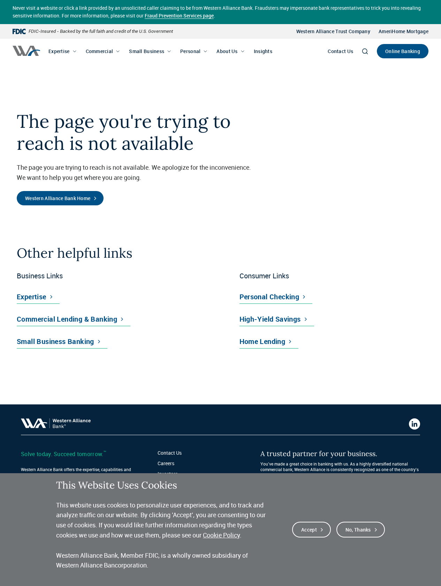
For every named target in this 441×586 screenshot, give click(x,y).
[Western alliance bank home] (26, 51)
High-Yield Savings (270, 319)
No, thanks (358, 529)
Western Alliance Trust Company (333, 31)
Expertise (59, 51)
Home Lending (262, 341)
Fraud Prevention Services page (179, 15)
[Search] (365, 51)
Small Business (146, 51)
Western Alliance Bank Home (57, 198)
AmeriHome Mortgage (403, 31)
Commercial (99, 51)
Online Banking (402, 51)
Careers (166, 463)
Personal (190, 51)
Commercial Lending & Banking (67, 319)
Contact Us (340, 51)
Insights (263, 51)
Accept (309, 529)
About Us (226, 51)
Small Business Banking (55, 341)
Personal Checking (269, 296)
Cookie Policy (221, 535)
